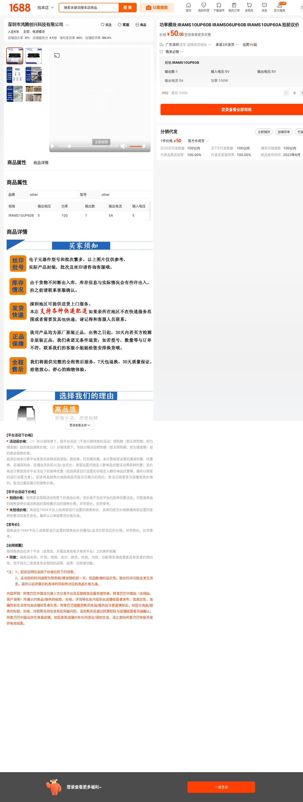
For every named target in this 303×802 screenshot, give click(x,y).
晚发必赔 (172, 52)
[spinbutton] (294, 93)
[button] (101, 104)
